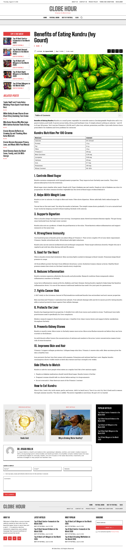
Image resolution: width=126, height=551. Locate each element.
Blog (5, 110)
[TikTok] (14, 538)
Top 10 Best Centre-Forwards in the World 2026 (21, 40)
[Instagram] (10, 538)
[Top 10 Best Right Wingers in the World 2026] (7, 74)
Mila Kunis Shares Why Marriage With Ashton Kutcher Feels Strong (16, 123)
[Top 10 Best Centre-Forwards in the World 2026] (7, 41)
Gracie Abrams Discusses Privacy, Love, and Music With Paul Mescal (16, 143)
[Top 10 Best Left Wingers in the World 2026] (7, 63)
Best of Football (18, 45)
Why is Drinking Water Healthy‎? (71, 438)
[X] (113, 51)
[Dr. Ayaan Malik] (35, 51)
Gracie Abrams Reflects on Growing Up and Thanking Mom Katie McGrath (15, 133)
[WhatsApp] (121, 51)
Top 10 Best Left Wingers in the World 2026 (21, 63)
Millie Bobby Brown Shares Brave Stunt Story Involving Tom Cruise (15, 114)
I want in (108, 527)
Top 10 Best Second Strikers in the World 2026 (21, 51)
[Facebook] (109, 51)
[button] (81, 17)
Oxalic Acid (24, 438)
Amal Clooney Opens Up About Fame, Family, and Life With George (14, 153)
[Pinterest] (117, 51)
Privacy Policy (115, 531)
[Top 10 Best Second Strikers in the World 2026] (7, 52)
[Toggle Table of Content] (119, 115)
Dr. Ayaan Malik (48, 51)
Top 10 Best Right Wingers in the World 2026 (21, 74)
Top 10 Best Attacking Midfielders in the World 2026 (77, 538)
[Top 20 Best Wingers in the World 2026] (7, 85)
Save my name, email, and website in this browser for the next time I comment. (26, 474)
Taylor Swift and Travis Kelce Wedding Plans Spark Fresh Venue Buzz (16, 104)
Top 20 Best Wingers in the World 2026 (21, 84)
